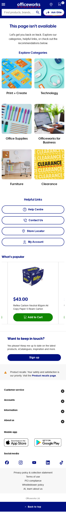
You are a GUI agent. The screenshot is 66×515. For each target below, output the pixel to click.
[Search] (37, 12)
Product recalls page (44, 375)
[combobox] (21, 12)
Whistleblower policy (33, 485)
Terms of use (33, 476)
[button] (3, 5)
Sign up (34, 357)
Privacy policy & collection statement (33, 472)
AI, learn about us (33, 489)
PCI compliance (33, 481)
